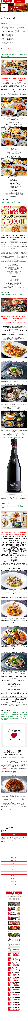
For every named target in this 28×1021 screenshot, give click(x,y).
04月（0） (22, 837)
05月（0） (3, 838)
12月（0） (3, 841)
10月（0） (16, 840)
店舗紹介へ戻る (14, 817)
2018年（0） (14, 866)
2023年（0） (14, 851)
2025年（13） (14, 845)
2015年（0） (14, 875)
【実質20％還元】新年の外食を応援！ (20, 28)
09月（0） (9, 840)
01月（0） (3, 837)
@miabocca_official (6, 768)
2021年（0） (14, 857)
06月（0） (9, 838)
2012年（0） (14, 884)
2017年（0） (14, 869)
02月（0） (9, 837)
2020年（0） (14, 860)
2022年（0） (14, 854)
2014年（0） (14, 878)
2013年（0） (14, 881)
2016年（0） (14, 872)
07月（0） (16, 838)
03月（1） (16, 837)
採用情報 (19, 1)
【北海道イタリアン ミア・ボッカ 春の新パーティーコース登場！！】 (8, 27)
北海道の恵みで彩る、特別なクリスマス (8, 32)
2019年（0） (14, 863)
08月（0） (3, 840)
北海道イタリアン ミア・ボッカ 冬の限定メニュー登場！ (20, 31)
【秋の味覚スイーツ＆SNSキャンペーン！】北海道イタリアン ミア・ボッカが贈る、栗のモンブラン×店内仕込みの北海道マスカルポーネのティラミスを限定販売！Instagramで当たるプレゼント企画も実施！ (8, 39)
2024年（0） (14, 848)
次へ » (9, 48)
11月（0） (23, 840)
